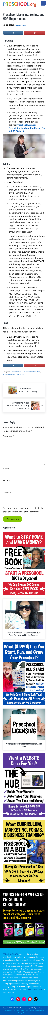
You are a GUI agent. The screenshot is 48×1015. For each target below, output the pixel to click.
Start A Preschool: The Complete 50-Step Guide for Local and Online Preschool (24, 633)
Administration (15, 372)
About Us (8, 1010)
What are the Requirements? (13, 374)
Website (7, 492)
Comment (8, 436)
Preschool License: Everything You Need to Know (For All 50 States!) (27, 128)
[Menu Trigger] (43, 3)
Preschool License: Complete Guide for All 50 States (24, 744)
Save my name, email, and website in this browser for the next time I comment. (23, 510)
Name (6, 468)
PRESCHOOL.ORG (35, 989)
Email (6, 480)
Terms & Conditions (20, 1010)
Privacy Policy (34, 1010)
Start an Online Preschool (31, 372)
